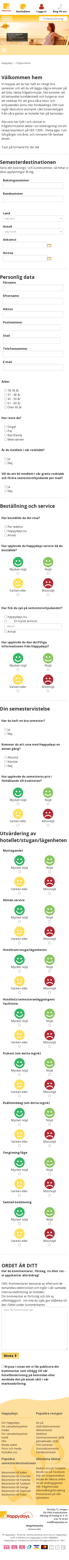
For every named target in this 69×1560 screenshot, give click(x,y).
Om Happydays (10, 1422)
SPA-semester (44, 1445)
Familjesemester (46, 1452)
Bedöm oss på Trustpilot (51, 1468)
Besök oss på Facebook (50, 1472)
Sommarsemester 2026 (50, 1437)
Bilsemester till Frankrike (16, 1480)
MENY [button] (6, 18)
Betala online (9, 1445)
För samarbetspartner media (14, 1428)
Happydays (7, 63)
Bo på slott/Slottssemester (48, 1424)
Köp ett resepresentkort (50, 1475)
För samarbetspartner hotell (14, 1435)
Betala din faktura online (50, 1479)
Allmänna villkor (34, 1529)
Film (3, 1441)
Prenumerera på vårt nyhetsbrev (48, 1495)
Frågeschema (23, 63)
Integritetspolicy (34, 1525)
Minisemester (44, 1430)
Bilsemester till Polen (13, 1494)
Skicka (9, 1356)
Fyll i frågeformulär (47, 1486)
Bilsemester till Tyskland (15, 1483)
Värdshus (41, 1433)
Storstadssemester (47, 1448)
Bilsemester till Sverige (14, 1487)
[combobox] (33, 218)
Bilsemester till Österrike (16, 1476)
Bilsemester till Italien (14, 1472)
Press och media (11, 1448)
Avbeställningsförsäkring (50, 1490)
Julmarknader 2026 (47, 1441)
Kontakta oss (9, 1452)
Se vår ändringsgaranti (49, 1483)
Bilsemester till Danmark (16, 1491)
